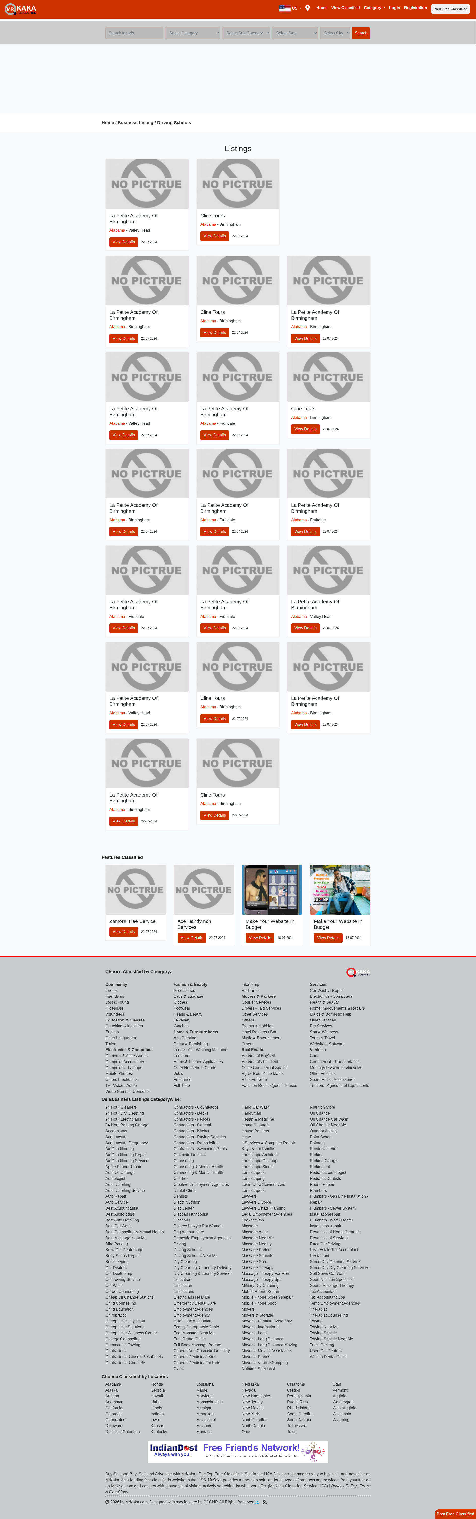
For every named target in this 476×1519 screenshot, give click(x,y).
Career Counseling (122, 1291)
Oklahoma (296, 1384)
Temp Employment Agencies (335, 1303)
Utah (337, 1384)
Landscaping (253, 1178)
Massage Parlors (256, 1250)
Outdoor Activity (323, 1131)
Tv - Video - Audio (121, 1085)
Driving (180, 1244)
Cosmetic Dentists (190, 1155)
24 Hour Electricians (123, 1119)
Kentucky (159, 1432)
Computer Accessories (125, 1062)
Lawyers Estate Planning (264, 1208)
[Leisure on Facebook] (280, 1502)
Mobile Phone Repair (260, 1291)
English (112, 1032)
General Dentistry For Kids (197, 1363)
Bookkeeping (117, 1262)
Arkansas (113, 1402)
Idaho (156, 1402)
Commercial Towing (122, 1345)
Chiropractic (116, 1315)
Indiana (157, 1414)
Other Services (255, 1014)
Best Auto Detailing (122, 1220)
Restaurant (319, 1256)
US (294, 8)
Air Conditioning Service (126, 1161)
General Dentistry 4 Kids (195, 1357)
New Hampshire (256, 1396)
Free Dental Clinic (190, 1339)
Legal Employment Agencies (267, 1214)
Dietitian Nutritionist (191, 1214)
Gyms (179, 1369)
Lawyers (249, 1196)
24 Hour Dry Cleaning (124, 1113)
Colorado (113, 1414)
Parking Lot (320, 1167)
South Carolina (300, 1414)
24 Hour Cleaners (121, 1107)
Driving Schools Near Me (196, 1256)
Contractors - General (192, 1125)
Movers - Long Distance (262, 1339)
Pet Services (321, 1026)
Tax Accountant (323, 1291)
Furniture (181, 1056)
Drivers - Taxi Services (261, 1008)
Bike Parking (116, 1244)
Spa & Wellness (324, 1032)
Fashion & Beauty (190, 984)
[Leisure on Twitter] (288, 1502)
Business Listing (135, 122)
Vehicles (318, 1050)
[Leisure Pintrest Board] (272, 1502)
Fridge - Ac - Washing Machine (200, 1050)
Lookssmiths (253, 1220)
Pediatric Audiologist (328, 1172)
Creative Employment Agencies (201, 1184)
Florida (157, 1384)
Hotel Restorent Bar (259, 1032)
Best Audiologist (119, 1214)
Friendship (114, 996)
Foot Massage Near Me (194, 1333)
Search (361, 33)
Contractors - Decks (191, 1113)
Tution (110, 1044)
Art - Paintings (186, 1038)
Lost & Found (117, 1002)
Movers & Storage (257, 1315)
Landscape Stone (257, 1167)
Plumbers (318, 1190)
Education (182, 1279)
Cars (314, 1056)
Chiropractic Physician (125, 1321)
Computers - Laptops (123, 1068)
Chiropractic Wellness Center (131, 1333)
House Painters (255, 1131)
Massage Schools (257, 1256)
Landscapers (253, 1172)
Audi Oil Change (120, 1172)
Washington (343, 1402)
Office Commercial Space (264, 1068)
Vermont (340, 1390)
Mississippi (206, 1420)
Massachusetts (209, 1402)
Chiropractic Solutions (124, 1327)
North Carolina (255, 1420)
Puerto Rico (297, 1402)
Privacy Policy (344, 1486)
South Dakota (299, 1420)
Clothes (180, 1002)
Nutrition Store (322, 1107)
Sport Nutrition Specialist (332, 1279)
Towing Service (323, 1333)
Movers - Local (255, 1333)
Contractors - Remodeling (196, 1143)
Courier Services (256, 1002)
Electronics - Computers (331, 996)
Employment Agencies (193, 1309)
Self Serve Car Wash (328, 1273)
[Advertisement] (238, 78)
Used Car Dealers (326, 1351)
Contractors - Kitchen (192, 1131)
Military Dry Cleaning (260, 1285)
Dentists (181, 1196)
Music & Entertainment (261, 1038)
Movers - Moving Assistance (266, 1351)
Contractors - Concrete (125, 1363)
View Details (124, 242)
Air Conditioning (119, 1149)
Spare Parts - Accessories (332, 1079)
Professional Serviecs (329, 1238)
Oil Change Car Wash (329, 1119)
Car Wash (114, 1285)
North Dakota (253, 1426)
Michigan (204, 1408)
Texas (292, 1432)
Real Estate (252, 1050)
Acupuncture (116, 1137)
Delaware (113, 1426)
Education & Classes (125, 1020)
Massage (250, 1226)
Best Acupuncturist (121, 1208)
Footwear (182, 1008)
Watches (181, 1026)
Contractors (115, 1351)
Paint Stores (320, 1137)
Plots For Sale (254, 1079)
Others (248, 1020)
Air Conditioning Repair (126, 1155)
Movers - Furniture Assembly (267, 1321)
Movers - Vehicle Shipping (265, 1363)
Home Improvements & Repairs (337, 1008)
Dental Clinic (185, 1190)
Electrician (183, 1285)
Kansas (157, 1426)
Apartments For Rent (260, 1062)
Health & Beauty (188, 1014)
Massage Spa (254, 1262)
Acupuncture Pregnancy (126, 1143)
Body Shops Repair (122, 1256)
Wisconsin (342, 1414)
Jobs (178, 1073)
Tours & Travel (322, 1038)
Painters (317, 1143)
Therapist (318, 1309)
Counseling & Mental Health (198, 1167)
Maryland (204, 1396)
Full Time (182, 1085)
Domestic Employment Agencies (202, 1238)
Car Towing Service (122, 1279)
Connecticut (115, 1420)
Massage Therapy (257, 1268)
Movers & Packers (259, 996)
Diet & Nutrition (187, 1202)
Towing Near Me (324, 1327)
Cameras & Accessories (126, 1056)
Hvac (246, 1137)
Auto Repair (115, 1196)
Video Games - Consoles (127, 1091)
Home (321, 8)
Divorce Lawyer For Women (198, 1226)
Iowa (155, 1420)
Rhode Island (299, 1408)
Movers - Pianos (256, 1357)
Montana (204, 1432)
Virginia (339, 1396)
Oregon (293, 1390)
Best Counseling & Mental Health (134, 1232)
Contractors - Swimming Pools (200, 1149)
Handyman (251, 1113)
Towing (316, 1321)
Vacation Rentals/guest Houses (269, 1085)
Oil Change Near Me (328, 1125)
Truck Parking (322, 1345)
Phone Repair (322, 1184)
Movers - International (261, 1327)
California (113, 1408)
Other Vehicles (323, 1073)
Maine (201, 1390)
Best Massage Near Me (126, 1238)
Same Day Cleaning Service (335, 1262)
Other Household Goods (195, 1068)
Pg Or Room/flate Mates (263, 1073)
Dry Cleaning (185, 1262)
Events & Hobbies (257, 1026)
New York (250, 1414)
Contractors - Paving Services (200, 1137)
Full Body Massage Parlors (197, 1345)
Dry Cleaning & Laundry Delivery (203, 1268)
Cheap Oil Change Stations (129, 1297)
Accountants (116, 1131)
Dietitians (182, 1220)
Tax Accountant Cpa (327, 1297)
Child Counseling (120, 1303)
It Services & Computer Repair (268, 1143)
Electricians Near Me (192, 1297)
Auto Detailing (117, 1184)
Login (394, 8)
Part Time (250, 990)
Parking (317, 1155)
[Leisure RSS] (265, 1502)
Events (111, 990)
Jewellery (182, 1020)
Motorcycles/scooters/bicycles (336, 1068)
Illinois (156, 1408)
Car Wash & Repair (327, 990)
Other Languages (120, 1038)
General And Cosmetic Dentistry (202, 1351)
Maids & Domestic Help (330, 1014)
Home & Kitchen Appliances (198, 1062)
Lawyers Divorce (256, 1202)
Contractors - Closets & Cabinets (134, 1357)
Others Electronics (121, 1079)
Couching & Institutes (124, 1026)
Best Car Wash (118, 1226)
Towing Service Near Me (331, 1339)
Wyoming (341, 1420)
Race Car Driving (325, 1244)
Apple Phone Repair (123, 1167)
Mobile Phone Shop (259, 1303)
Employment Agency (192, 1315)
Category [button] (373, 8)
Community (116, 984)
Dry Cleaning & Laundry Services (203, 1273)
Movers (248, 1309)
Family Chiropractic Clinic (196, 1327)
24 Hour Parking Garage (126, 1125)
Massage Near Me (258, 1238)
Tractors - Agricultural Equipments (339, 1085)
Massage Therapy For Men (265, 1273)
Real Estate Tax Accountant (334, 1250)
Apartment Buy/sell (258, 1056)
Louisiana (205, 1384)
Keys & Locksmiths (258, 1149)
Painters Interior (324, 1149)
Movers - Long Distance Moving (269, 1345)
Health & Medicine (258, 1119)
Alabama (117, 230)
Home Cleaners (255, 1125)
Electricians (184, 1291)
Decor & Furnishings (192, 1044)
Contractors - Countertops (196, 1107)
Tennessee (296, 1426)
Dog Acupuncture (189, 1232)
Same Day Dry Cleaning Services (339, 1268)
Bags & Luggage (188, 996)
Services (318, 984)
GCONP (210, 1502)
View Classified (345, 8)
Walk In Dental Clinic (328, 1357)
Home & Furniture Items (196, 1032)
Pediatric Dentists (325, 1178)
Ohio (246, 1432)
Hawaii (157, 1396)
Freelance (182, 1079)
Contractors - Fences (192, 1119)
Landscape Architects (260, 1155)
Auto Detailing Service (125, 1190)
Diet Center (184, 1208)
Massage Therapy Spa (262, 1279)
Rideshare (114, 1008)
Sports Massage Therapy (332, 1285)
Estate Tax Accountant (193, 1321)
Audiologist (115, 1178)
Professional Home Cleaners (335, 1232)
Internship (250, 984)
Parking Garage (324, 1161)
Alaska (111, 1390)
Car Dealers (116, 1268)
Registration (415, 8)
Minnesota (205, 1414)
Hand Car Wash (256, 1107)
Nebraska (250, 1384)
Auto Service (116, 1202)
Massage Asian (255, 1232)
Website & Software (327, 1044)
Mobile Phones (118, 1073)
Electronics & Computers (129, 1050)
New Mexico (253, 1408)
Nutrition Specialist (258, 1369)
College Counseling (123, 1339)
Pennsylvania (299, 1396)
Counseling (184, 1161)
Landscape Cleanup (259, 1161)
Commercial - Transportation (335, 1062)
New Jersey (252, 1402)
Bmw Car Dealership (123, 1250)
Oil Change (320, 1113)
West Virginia (344, 1408)
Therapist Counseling (329, 1315)
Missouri (203, 1426)
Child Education (119, 1309)
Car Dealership (118, 1273)
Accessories (184, 990)
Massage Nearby (257, 1244)
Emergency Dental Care (195, 1303)
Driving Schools (174, 122)
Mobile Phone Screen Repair (267, 1297)
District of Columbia (122, 1432)
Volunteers (114, 1014)
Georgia (158, 1390)
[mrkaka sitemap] (257, 1502)
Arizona (112, 1396)
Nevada (249, 1390)
